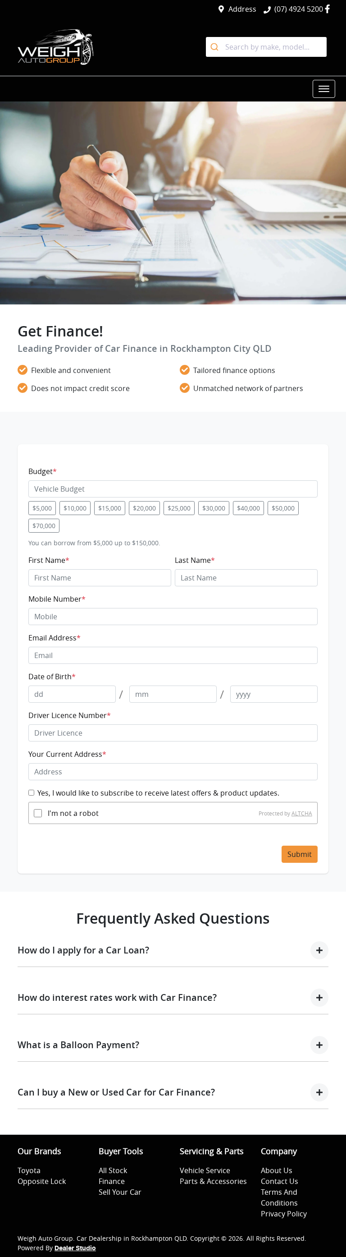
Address (242, 9)
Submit (299, 854)
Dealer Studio (75, 1248)
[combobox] (266, 47)
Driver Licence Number (69, 715)
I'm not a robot (73, 813)
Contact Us (279, 1181)
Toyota (29, 1170)
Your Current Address (67, 754)
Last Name (195, 560)
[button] (324, 89)
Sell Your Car (120, 1192)
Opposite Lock (42, 1181)
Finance (112, 1181)
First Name (48, 560)
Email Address (54, 638)
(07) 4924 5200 (298, 9)
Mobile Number (57, 599)
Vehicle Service (205, 1170)
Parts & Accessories (213, 1181)
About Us (276, 1170)
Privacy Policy (284, 1214)
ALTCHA (301, 813)
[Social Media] (329, 9)
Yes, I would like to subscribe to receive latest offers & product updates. (158, 793)
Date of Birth (52, 676)
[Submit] (215, 47)
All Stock (113, 1170)
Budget (42, 471)
